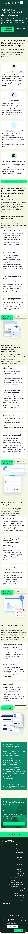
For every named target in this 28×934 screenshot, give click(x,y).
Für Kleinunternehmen (19, 861)
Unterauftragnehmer (20, 873)
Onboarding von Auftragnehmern (16, 884)
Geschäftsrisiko (18, 850)
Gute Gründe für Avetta (19, 895)
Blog (2, 908)
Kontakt (3, 909)
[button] (21, 2)
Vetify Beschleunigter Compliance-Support (18, 888)
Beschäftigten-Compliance (21, 875)
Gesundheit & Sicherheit (20, 847)
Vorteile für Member (18, 899)
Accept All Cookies (18, 930)
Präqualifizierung (19, 871)
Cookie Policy (13, 923)
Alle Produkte (18, 869)
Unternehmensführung (19, 897)
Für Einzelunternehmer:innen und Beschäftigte (21, 863)
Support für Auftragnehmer (14, 886)
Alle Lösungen (18, 859)
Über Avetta (16, 893)
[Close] (22, 917)
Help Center (3, 906)
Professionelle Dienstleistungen (15, 882)
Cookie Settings (12, 926)
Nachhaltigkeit (18, 848)
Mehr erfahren (20, 317)
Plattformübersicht (19, 852)
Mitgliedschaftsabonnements (20, 900)
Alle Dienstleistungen (13, 880)
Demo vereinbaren (20, 28)
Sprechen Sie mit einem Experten (7, 29)
